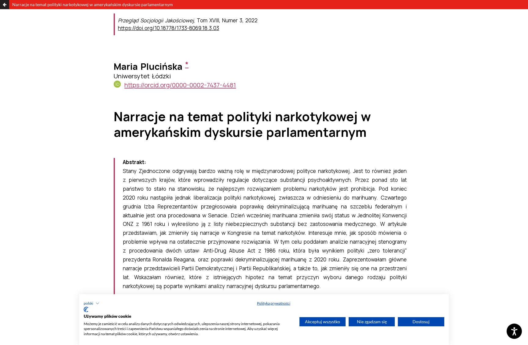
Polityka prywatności (273, 303)
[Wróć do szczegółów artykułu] (4, 4)
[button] (91, 303)
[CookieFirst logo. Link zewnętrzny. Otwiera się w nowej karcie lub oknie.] (86, 309)
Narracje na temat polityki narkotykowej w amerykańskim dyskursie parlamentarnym (92, 4)
